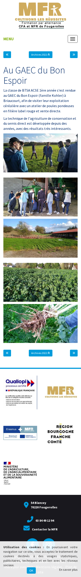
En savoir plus (68, 570)
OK (31, 570)
